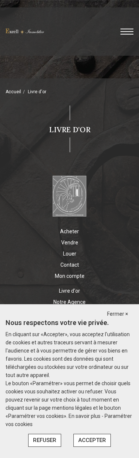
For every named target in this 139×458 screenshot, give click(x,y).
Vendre (69, 243)
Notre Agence (69, 302)
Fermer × (117, 314)
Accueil (13, 91)
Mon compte (70, 276)
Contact (69, 265)
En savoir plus (85, 416)
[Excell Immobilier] (25, 31)
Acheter (69, 231)
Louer (69, 254)
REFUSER (44, 440)
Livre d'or (69, 291)
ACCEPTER (92, 440)
